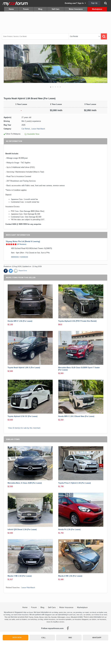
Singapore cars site (51, 614)
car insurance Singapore (80, 619)
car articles (87, 614)
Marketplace (97, 9)
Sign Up (94, 3)
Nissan (41, 617)
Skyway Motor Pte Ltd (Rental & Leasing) (23, 241)
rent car (69, 612)
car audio (12, 619)
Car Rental (26, 129)
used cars (72, 614)
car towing (6, 614)
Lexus (68, 617)
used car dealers (21, 619)
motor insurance (23, 614)
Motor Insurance (76, 9)
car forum (30, 612)
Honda (36, 617)
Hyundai (53, 617)
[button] (105, 63)
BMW (81, 617)
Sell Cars (55, 9)
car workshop (32, 619)
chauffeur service (58, 622)
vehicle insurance (49, 619)
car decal (93, 612)
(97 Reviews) (21, 244)
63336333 (24, 257)
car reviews (95, 614)
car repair (85, 612)
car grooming (77, 612)
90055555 (15, 257)
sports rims (62, 612)
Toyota (31, 617)
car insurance (101, 619)
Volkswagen (61, 617)
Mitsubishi (74, 617)
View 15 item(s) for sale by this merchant (24, 428)
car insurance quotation (63, 619)
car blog (40, 619)
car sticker (92, 619)
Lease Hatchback (38, 129)
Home (11, 9)
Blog (40, 9)
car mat (13, 614)
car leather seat (102, 612)
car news (104, 614)
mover (49, 622)
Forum (26, 9)
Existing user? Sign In (75, 3)
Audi (46, 617)
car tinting (55, 612)
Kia (49, 617)
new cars (79, 614)
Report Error (23, 270)
